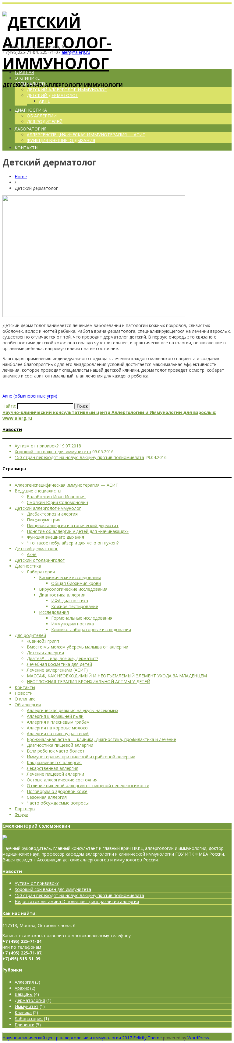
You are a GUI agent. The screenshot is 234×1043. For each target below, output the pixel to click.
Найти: (9, 406)
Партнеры (25, 809)
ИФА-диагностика (69, 600)
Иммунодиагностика (72, 624)
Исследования (54, 612)
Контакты (26, 148)
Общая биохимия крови (76, 583)
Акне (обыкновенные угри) (29, 396)
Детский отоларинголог (40, 560)
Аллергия (24, 982)
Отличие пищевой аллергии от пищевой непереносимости (88, 785)
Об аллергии (28, 705)
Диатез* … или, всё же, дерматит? (62, 658)
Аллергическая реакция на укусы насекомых (72, 710)
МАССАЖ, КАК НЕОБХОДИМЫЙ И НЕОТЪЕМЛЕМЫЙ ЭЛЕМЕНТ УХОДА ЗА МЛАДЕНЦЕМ (117, 676)
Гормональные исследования (81, 618)
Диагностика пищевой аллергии (60, 745)
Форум (21, 814)
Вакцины (24, 994)
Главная (24, 72)
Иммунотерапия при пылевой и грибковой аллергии (81, 757)
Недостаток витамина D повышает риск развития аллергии (77, 901)
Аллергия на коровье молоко (57, 728)
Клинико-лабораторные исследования (91, 629)
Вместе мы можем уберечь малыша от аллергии (77, 647)
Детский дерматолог (52, 95)
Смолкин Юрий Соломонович (57, 502)
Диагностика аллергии (62, 595)
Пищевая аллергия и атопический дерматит (73, 525)
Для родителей (44, 121)
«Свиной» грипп (43, 641)
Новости (24, 693)
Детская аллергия (45, 652)
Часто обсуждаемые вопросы (58, 803)
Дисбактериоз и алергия (52, 514)
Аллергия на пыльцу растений (58, 733)
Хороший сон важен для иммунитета (53, 451)
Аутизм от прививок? (36, 446)
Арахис (22, 988)
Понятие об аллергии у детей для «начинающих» (78, 531)
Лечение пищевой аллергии (55, 774)
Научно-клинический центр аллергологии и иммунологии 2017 (67, 1038)
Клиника (23, 1012)
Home (21, 176)
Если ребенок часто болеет (56, 751)
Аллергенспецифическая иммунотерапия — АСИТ (86, 134)
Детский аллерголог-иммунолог (67, 89)
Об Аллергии (42, 116)
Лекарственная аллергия (52, 768)
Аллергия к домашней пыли (55, 716)
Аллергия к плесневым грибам (58, 722)
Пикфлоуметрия (43, 520)
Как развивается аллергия (54, 762)
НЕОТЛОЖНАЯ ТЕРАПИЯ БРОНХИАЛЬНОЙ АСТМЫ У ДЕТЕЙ (88, 681)
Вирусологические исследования (73, 589)
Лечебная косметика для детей (59, 664)
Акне (44, 101)
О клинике (27, 78)
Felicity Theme (147, 1038)
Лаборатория (30, 129)
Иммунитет (26, 1006)
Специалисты (31, 84)
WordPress (197, 1038)
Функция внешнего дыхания (61, 140)
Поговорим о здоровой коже (57, 791)
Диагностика (31, 110)
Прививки (24, 1024)
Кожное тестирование (74, 606)
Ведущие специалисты (38, 491)
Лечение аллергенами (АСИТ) (57, 670)
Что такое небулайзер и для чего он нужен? (73, 543)
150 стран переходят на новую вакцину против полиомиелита (79, 457)
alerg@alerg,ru (76, 52)
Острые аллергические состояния (62, 780)
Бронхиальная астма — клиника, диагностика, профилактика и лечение (101, 739)
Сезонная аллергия (47, 797)
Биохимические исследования (70, 577)
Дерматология (30, 1000)
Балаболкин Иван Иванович (56, 496)
